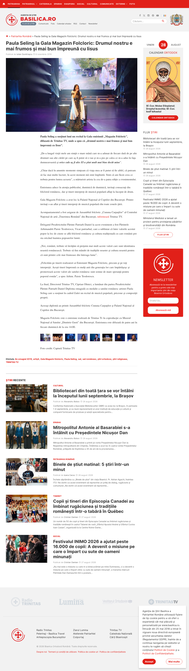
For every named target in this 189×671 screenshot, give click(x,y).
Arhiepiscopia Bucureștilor (51, 637)
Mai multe (174, 661)
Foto (132, 4)
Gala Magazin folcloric (51, 359)
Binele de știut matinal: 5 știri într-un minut (91, 467)
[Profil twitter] (144, 15)
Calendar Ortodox (163, 118)
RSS (75, 24)
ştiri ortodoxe (104, 359)
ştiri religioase (120, 359)
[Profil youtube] (157, 15)
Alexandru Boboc (72, 401)
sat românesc (89, 359)
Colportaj (78, 637)
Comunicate (107, 4)
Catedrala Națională (121, 633)
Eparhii (58, 4)
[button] (185, 3)
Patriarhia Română (21, 36)
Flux (150, 132)
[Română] (165, 15)
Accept (149, 661)
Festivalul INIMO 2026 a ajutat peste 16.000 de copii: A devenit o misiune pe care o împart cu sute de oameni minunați (94, 549)
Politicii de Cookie (164, 649)
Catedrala (45, 4)
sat (79, 359)
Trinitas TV (116, 630)
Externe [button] (121, 4)
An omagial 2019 (23, 359)
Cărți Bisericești (118, 637)
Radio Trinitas (44, 630)
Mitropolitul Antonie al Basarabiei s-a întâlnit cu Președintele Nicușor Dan (91, 430)
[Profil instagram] (149, 15)
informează (103, 216)
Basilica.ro (38, 19)
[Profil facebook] (140, 15)
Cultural (92, 4)
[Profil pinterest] (153, 15)
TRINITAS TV (12, 362)
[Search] (163, 21)
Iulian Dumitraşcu (24, 54)
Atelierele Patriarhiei (84, 633)
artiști (36, 359)
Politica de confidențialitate (113, 652)
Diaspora (69, 4)
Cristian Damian (71, 517)
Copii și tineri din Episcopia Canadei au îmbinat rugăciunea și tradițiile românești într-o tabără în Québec (93, 506)
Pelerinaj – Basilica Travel (50, 633)
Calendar (163, 52)
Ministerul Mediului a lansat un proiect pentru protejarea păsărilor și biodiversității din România (162, 222)
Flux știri (163, 235)
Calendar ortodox (64, 24)
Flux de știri (28, 24)
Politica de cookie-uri (88, 652)
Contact (82, 24)
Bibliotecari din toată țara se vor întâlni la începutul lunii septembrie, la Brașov (93, 393)
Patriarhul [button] (29, 4)
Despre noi (41, 652)
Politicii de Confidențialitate (157, 653)
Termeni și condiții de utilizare (62, 652)
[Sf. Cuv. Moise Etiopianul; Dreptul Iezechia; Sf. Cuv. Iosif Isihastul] (163, 79)
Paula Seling (70, 359)
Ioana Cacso (69, 475)
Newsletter (92, 24)
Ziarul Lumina (80, 630)
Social (81, 4)
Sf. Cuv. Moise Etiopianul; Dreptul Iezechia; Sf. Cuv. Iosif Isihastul (160, 108)
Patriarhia (14, 4)
